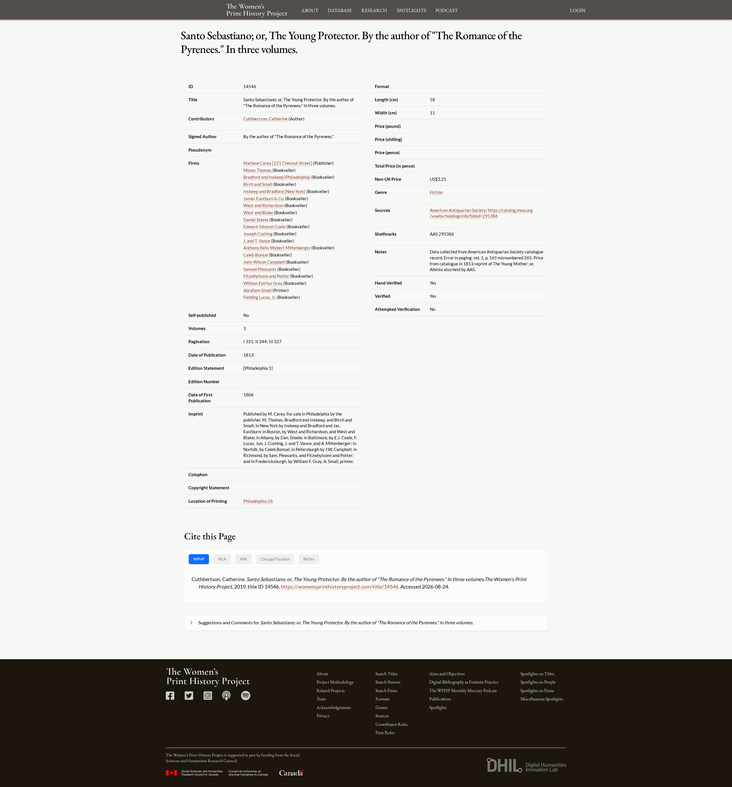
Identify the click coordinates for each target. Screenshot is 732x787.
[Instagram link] (208, 698)
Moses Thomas (257, 170)
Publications (440, 699)
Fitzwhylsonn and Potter (266, 276)
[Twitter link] (189, 698)
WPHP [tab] (198, 559)
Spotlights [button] (411, 9)
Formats (382, 699)
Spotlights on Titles (537, 674)
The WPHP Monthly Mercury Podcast (463, 690)
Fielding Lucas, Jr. (259, 297)
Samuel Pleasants (260, 269)
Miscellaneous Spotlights (541, 699)
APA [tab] (243, 559)
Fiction (436, 192)
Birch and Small (257, 184)
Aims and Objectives (447, 674)
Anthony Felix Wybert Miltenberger (277, 247)
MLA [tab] (222, 559)
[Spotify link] (245, 698)
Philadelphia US (258, 501)
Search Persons (387, 682)
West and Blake (258, 212)
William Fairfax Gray (263, 283)
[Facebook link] (170, 698)
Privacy (323, 716)
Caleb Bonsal (255, 254)
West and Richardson (263, 205)
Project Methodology (335, 682)
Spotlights (438, 707)
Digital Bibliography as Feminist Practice (464, 682)
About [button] (309, 9)
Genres (381, 707)
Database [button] (340, 9)
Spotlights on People (538, 682)
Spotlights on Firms (537, 690)
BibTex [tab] (309, 559)
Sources (382, 716)
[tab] (275, 559)
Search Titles (386, 674)
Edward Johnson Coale (264, 226)
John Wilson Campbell (264, 262)
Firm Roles (384, 733)
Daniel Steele (255, 219)
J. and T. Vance (256, 240)
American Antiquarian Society (458, 210)
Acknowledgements (334, 707)
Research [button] (374, 9)
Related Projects (331, 690)
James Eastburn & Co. (263, 198)
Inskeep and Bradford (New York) (274, 191)
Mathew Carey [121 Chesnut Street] (277, 163)
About (322, 674)
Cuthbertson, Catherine (265, 118)
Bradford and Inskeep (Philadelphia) (277, 177)
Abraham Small (257, 290)
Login (577, 9)
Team (321, 699)
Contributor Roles (391, 724)
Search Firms (386, 690)
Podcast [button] (446, 9)
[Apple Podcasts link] (226, 698)
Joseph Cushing (257, 233)
